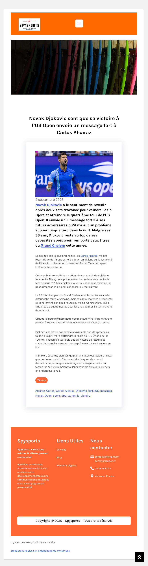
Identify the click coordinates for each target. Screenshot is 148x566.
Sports (65, 395)
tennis (75, 395)
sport (56, 395)
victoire (85, 395)
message (106, 390)
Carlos (50, 390)
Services (61, 449)
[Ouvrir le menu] (79, 23)
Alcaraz (40, 390)
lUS (96, 390)
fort (90, 390)
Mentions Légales (67, 465)
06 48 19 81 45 (103, 468)
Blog (59, 457)
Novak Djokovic (48, 205)
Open (48, 395)
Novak (39, 395)
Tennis (41, 380)
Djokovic (81, 390)
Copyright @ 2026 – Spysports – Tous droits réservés (74, 521)
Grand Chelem (53, 245)
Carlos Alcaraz (88, 255)
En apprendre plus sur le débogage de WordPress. (40, 550)
